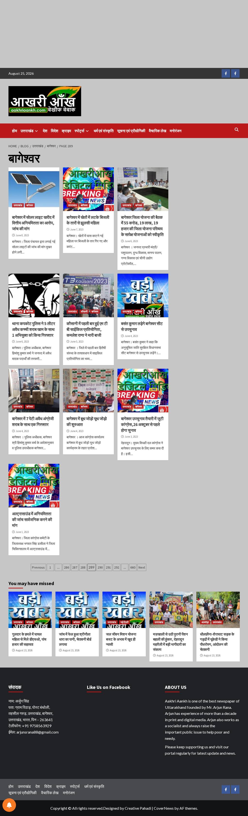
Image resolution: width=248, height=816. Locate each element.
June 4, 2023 (131, 336)
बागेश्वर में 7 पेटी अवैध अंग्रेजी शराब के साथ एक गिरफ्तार (33, 421)
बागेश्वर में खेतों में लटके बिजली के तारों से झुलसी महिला (88, 220)
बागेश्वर (29, 205)
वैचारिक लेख (157, 130)
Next (142, 567)
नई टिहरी (124, 622)
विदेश (54, 130)
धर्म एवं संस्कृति (104, 130)
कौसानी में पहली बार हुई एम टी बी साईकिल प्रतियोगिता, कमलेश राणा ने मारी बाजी (87, 329)
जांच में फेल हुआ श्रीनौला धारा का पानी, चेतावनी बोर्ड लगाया (75, 639)
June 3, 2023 (131, 436)
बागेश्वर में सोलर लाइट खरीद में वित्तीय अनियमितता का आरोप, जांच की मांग (33, 223)
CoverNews (164, 808)
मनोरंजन (175, 130)
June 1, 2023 (22, 532)
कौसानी (84, 311)
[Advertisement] (124, 34)
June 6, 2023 (131, 241)
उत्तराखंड (27, 130)
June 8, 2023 (22, 235)
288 (82, 567)
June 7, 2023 (76, 229)
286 (66, 567)
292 (116, 567)
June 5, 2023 (76, 341)
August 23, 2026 (24, 650)
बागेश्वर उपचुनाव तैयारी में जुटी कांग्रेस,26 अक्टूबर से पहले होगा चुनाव (142, 424)
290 (100, 567)
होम (14, 130)
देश (45, 130)
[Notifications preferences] (9, 805)
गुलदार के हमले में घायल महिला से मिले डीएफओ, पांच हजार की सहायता (29, 639)
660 (132, 567)
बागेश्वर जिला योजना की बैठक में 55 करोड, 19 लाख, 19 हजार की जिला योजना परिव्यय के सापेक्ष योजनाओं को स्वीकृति (142, 226)
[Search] (237, 129)
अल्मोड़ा (205, 622)
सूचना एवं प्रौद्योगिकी (131, 130)
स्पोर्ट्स (79, 130)
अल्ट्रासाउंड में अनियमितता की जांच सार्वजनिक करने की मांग (32, 519)
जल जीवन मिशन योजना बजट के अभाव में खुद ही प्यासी (121, 639)
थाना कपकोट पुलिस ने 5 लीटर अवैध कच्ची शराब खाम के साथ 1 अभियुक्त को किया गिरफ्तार (33, 329)
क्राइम (66, 130)
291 (108, 567)
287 (74, 567)
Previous (38, 567)
